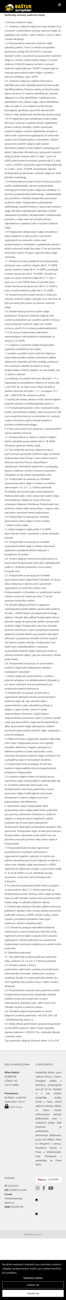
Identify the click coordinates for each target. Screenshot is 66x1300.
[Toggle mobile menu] (59, 4)
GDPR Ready (15, 1106)
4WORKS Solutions (34, 1234)
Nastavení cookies (33, 1277)
